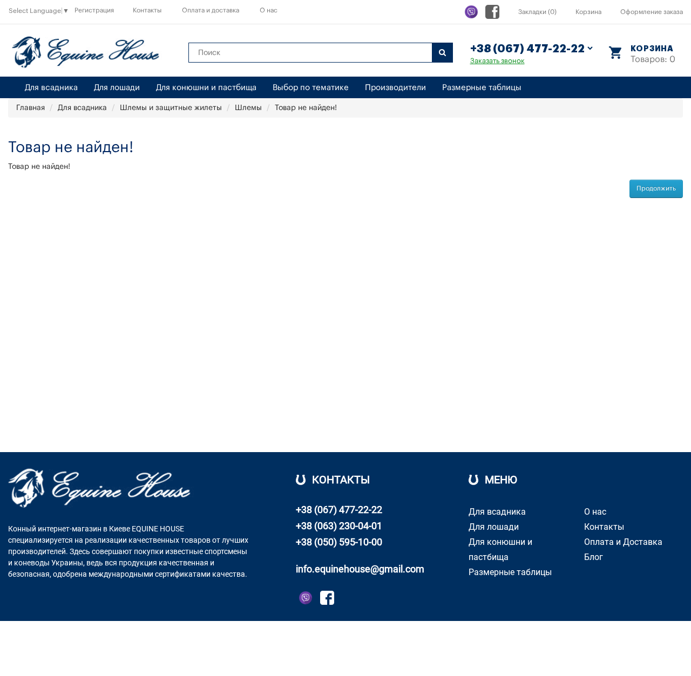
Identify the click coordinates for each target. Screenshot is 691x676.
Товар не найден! (306, 108)
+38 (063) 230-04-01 (339, 525)
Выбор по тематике (311, 88)
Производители (395, 88)
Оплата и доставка (210, 10)
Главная (30, 108)
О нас (268, 10)
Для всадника (51, 88)
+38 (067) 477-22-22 (339, 509)
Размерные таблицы (481, 88)
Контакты (147, 10)
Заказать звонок (497, 60)
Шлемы (248, 108)
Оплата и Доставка (623, 542)
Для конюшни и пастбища (206, 88)
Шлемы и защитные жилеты (171, 108)
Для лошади (117, 88)
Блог (593, 557)
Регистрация (94, 10)
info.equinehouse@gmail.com (360, 569)
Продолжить (656, 188)
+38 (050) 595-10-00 (339, 542)
